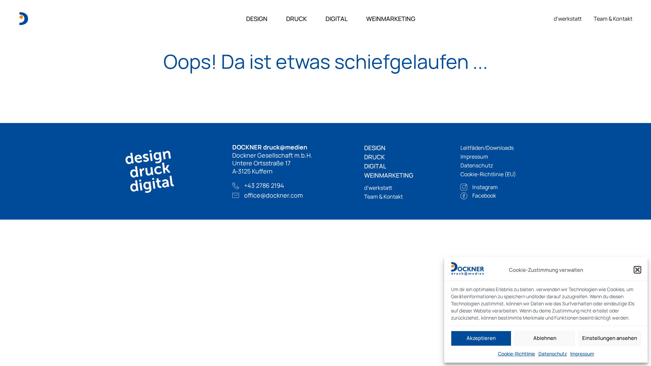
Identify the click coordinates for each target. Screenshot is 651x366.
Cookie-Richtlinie (516, 353)
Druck (296, 19)
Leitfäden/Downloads (487, 147)
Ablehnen (544, 338)
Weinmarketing (390, 19)
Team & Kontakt (613, 18)
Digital (337, 19)
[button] (637, 269)
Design (257, 19)
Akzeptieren (481, 338)
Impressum (582, 353)
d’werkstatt (568, 18)
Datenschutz (552, 353)
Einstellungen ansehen (609, 338)
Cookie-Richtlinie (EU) (488, 174)
